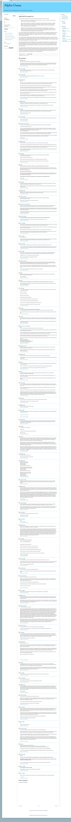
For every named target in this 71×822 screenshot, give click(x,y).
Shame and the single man (9, 39)
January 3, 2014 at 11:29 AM (24, 258)
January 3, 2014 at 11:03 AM (24, 233)
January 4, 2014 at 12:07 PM (24, 659)
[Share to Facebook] (30, 54)
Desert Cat (21, 512)
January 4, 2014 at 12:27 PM (24, 675)
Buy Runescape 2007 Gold (24, 412)
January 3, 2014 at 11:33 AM (24, 270)
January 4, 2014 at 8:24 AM (24, 516)
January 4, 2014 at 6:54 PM (24, 763)
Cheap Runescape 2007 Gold (24, 414)
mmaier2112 (21, 754)
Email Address (6, 26)
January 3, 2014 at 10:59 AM (24, 220)
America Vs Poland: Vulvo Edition (66, 39)
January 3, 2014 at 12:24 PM (24, 343)
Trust (20, 308)
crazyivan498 (22, 74)
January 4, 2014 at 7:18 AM (24, 483)
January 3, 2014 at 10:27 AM (24, 201)
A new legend (64, 23)
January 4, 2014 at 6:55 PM (24, 770)
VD (20, 280)
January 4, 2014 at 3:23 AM (24, 451)
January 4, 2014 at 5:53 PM (24, 751)
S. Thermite (21, 382)
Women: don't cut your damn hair (9, 36)
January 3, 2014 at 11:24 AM (24, 248)
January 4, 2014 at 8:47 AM (24, 522)
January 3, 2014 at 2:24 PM (24, 359)
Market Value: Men (64, 17)
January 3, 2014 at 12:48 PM (24, 351)
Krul (20, 362)
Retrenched (21, 243)
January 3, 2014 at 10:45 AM (24, 213)
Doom (21, 436)
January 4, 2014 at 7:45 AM (24, 500)
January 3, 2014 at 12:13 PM (24, 323)
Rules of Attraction (26, 55)
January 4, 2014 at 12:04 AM (24, 423)
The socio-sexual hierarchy (9, 33)
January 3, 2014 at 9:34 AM (24, 162)
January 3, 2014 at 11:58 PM (24, 416)
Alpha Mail (22, 55)
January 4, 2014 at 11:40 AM (24, 629)
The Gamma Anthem (8, 43)
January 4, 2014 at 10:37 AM (24, 592)
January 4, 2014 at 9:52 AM (24, 565)
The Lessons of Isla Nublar (65, 28)
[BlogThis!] (28, 54)
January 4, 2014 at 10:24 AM (24, 587)
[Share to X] (29, 54)
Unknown (21, 410)
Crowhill (21, 153)
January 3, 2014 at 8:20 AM (24, 98)
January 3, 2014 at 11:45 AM (24, 285)
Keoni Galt (63, 33)
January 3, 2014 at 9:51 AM (24, 179)
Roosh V (63, 30)
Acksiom (21, 251)
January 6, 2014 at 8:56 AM (24, 778)
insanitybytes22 (22, 196)
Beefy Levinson (22, 216)
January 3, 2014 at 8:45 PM (24, 402)
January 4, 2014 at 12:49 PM (24, 692)
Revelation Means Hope (23, 123)
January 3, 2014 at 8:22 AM (24, 106)
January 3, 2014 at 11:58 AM (24, 305)
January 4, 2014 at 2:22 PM (24, 725)
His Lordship (21, 68)
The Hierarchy (64, 15)
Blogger (46, 815)
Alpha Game (12, 5)
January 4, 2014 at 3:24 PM (24, 741)
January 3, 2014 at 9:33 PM (24, 407)
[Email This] (27, 54)
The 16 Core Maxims (65, 16)
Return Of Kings (64, 40)
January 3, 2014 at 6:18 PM (24, 395)
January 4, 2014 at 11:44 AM (24, 639)
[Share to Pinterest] (31, 54)
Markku (21, 398)
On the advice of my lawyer (9, 34)
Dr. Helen (63, 35)
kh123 (21, 426)
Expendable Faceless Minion (24, 204)
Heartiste (63, 38)
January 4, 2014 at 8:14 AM (24, 509)
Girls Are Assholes (22, 521)
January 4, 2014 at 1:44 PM (24, 704)
